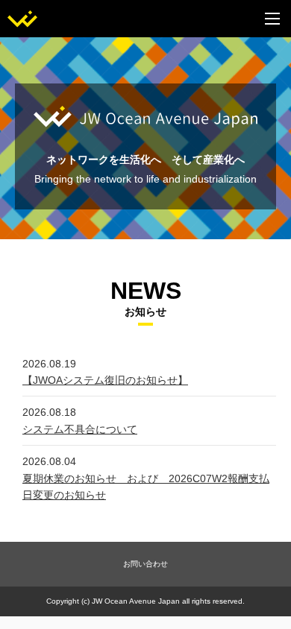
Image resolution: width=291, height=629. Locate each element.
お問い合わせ (145, 564)
